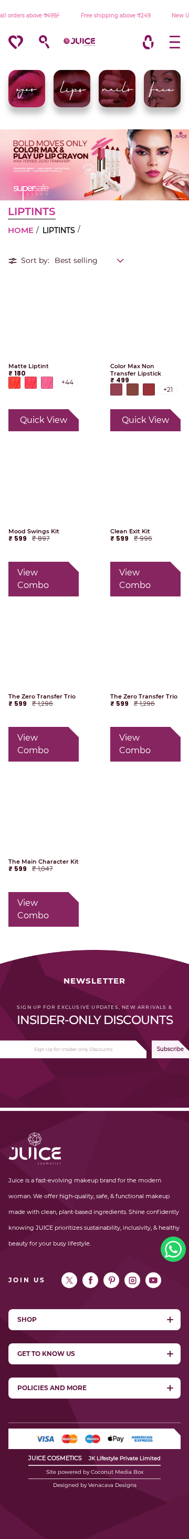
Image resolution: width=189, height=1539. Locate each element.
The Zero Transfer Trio (42, 696)
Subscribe (170, 1049)
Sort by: (35, 260)
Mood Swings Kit (33, 531)
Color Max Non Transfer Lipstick (135, 370)
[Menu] (170, 42)
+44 (67, 382)
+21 (168, 389)
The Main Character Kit (43, 861)
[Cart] (148, 42)
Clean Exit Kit (130, 531)
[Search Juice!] (39, 42)
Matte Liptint (28, 366)
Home (21, 230)
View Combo (33, 579)
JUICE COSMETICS (55, 1458)
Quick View (43, 420)
